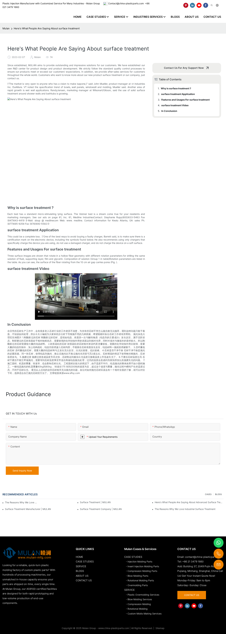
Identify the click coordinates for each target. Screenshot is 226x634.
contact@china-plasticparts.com (204, 556)
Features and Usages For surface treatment (185, 99)
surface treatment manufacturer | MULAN (28, 509)
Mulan (6, 28)
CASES (208, 494)
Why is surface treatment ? (176, 88)
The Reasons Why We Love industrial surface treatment (185, 509)
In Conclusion (169, 111)
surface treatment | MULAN (95, 502)
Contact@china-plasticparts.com (126, 3)
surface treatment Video (175, 105)
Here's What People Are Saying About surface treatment (47, 28)
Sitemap (159, 628)
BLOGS (218, 494)
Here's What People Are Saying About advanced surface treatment (189, 502)
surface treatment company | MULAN (101, 509)
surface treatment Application (178, 94)
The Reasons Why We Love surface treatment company (21, 502)
